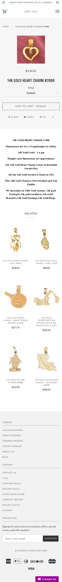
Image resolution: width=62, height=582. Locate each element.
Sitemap (7, 510)
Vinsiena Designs (12, 441)
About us (8, 451)
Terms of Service (12, 499)
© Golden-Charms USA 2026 (31, 550)
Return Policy (11, 489)
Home (5, 26)
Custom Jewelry (12, 446)
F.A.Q (5, 478)
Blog (5, 457)
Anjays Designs (11, 435)
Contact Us (9, 473)
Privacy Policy (11, 505)
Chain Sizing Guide (13, 494)
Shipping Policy (11, 483)
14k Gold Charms (12, 430)
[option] (31, 50)
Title (31, 88)
